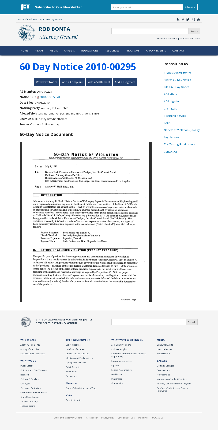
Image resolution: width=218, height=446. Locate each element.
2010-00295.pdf (50, 97)
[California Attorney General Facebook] (182, 19)
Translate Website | (178, 38)
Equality (115, 365)
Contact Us (170, 151)
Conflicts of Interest (75, 349)
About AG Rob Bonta (30, 344)
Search (194, 31)
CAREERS (162, 360)
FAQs (167, 123)
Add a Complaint (72, 82)
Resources (112, 50)
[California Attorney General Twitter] (187, 19)
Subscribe (190, 7)
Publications (72, 371)
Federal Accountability (121, 369)
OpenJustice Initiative (76, 362)
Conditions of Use (126, 417)
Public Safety (26, 365)
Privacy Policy (107, 417)
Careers (69, 50)
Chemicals (170, 108)
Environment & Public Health (33, 392)
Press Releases (164, 349)
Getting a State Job (165, 365)
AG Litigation (172, 101)
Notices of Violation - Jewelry (182, 130)
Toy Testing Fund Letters (179, 144)
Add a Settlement (99, 82)
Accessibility (92, 417)
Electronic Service (175, 116)
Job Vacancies (163, 374)
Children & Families (29, 379)
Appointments (156, 50)
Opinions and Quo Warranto (33, 370)
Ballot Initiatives (73, 344)
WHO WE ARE (28, 339)
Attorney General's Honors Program (174, 383)
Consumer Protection (30, 388)
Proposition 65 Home (177, 72)
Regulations (89, 50)
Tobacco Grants (27, 405)
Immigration (117, 378)
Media (54, 50)
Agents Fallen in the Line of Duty (81, 388)
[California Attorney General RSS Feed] (177, 19)
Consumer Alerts (165, 344)
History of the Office (30, 349)
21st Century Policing (121, 344)
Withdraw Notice (46, 82)
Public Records (73, 367)
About (39, 50)
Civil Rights (25, 383)
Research (25, 374)
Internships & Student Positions (172, 379)
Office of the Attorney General (68, 417)
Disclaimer (143, 417)
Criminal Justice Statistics (77, 353)
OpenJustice (117, 383)
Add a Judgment (125, 82)
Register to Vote (73, 400)
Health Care (117, 374)
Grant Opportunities (30, 396)
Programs (133, 50)
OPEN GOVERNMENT (78, 339)
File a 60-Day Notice (176, 87)
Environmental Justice (121, 360)
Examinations (163, 370)
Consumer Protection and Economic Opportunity (128, 355)
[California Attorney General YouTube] (197, 19)
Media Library (163, 353)
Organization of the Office (32, 353)
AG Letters (170, 94)
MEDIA (161, 339)
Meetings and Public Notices (79, 358)
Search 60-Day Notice (177, 80)
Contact (178, 50)
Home (25, 50)
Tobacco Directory (29, 401)
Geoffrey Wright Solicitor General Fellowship (172, 389)
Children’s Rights (119, 349)
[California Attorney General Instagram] (192, 19)
